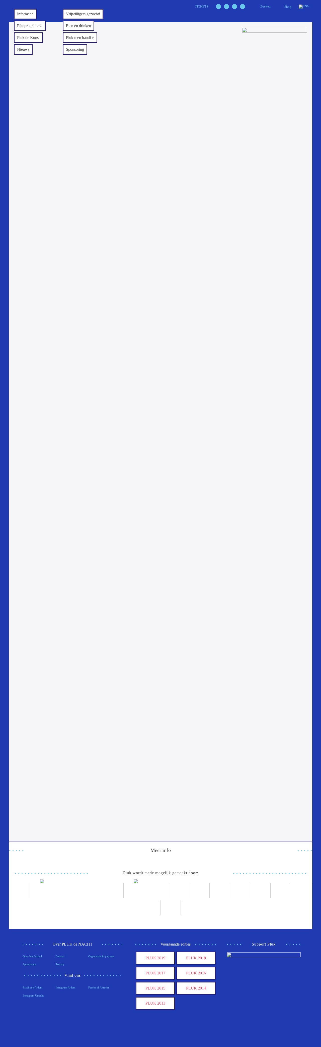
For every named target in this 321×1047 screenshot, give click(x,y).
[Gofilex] (220, 890)
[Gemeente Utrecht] (199, 890)
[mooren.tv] (260, 890)
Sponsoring (75, 49)
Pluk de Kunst (28, 37)
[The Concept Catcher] (150, 907)
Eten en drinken (78, 26)
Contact (60, 956)
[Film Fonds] (146, 890)
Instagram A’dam (65, 987)
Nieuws (23, 49)
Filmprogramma (29, 26)
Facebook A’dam (32, 987)
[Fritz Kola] (20, 890)
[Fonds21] (179, 890)
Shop (287, 7)
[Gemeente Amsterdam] (170, 907)
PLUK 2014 (196, 988)
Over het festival (32, 956)
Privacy (60, 964)
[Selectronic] (240, 890)
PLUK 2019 (155, 958)
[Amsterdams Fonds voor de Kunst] (77, 890)
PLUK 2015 (155, 988)
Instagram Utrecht (33, 995)
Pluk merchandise (80, 37)
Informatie (25, 14)
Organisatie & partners (101, 956)
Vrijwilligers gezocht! (83, 14)
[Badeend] (301, 890)
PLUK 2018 (196, 958)
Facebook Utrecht (98, 987)
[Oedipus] (281, 890)
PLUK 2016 (196, 973)
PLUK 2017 (155, 973)
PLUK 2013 (155, 1003)
